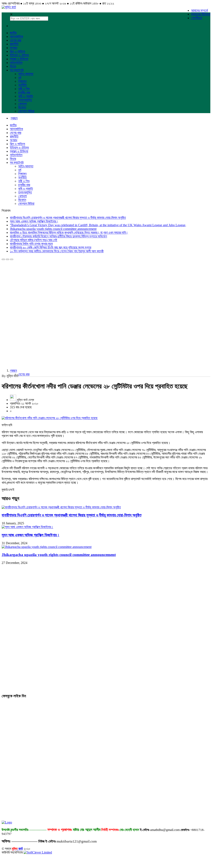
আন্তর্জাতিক (16, 36)
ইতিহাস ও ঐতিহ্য (19, 55)
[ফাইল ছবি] (106, 418)
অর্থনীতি (22, 85)
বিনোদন (22, 107)
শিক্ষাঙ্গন (22, 81)
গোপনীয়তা (196, 18)
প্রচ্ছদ (13, 370)
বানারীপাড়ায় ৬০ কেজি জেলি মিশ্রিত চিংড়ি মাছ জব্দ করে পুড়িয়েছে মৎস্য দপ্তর (50, 247)
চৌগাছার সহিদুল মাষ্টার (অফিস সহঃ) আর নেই (33, 240)
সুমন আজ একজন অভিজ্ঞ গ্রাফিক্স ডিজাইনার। (34, 221)
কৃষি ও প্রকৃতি (25, 96)
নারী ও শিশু (24, 89)
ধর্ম (19, 77)
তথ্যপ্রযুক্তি (25, 100)
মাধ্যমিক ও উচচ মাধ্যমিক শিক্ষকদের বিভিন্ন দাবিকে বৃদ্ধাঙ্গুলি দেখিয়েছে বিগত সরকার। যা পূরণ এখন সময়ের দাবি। (69, 232)
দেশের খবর (15, 40)
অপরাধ (13, 48)
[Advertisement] (33, 286)
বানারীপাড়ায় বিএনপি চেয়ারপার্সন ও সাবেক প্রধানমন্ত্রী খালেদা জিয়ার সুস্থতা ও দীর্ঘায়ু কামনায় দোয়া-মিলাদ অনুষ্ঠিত (68, 217)
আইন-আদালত (25, 74)
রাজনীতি (14, 44)
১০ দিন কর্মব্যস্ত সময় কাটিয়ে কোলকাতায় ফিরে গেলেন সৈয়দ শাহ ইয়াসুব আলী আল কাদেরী (57, 251)
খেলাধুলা (22, 103)
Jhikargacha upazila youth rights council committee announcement (53, 229)
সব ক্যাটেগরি (16, 70)
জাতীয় (13, 33)
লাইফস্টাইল (16, 62)
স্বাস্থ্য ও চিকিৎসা (19, 59)
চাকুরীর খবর (24, 92)
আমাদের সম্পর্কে (199, 10)
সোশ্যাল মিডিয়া (26, 111)
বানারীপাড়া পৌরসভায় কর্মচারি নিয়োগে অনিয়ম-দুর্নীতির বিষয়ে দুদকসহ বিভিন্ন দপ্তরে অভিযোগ (58, 236)
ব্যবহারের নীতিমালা (200, 14)
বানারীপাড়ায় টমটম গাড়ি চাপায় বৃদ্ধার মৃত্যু (31, 243)
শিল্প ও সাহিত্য (17, 51)
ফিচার (13, 66)
